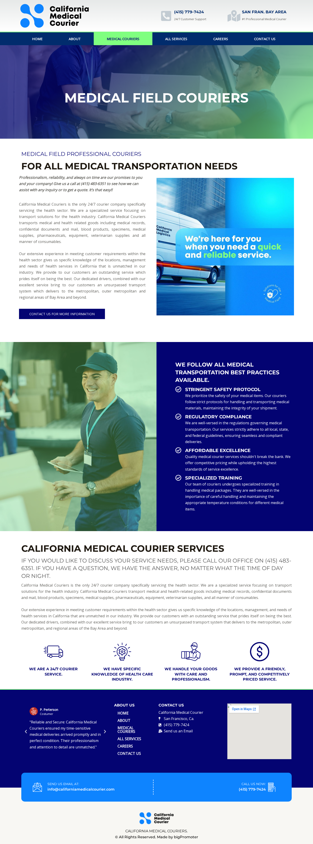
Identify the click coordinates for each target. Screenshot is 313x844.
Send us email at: (63, 784)
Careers (220, 38)
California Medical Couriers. (156, 831)
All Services (176, 38)
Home (37, 38)
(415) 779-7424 (189, 12)
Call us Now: (254, 784)
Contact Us (264, 38)
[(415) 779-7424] (166, 16)
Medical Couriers (123, 38)
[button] (26, 731)
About (75, 38)
